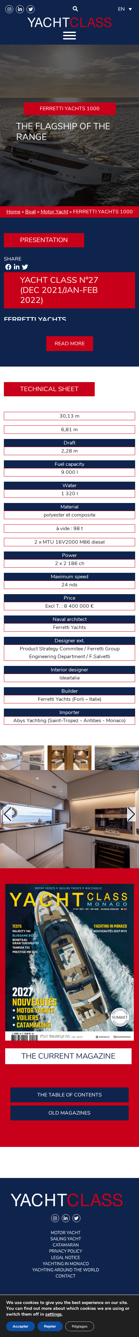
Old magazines (69, 1113)
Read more (70, 343)
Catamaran (66, 1245)
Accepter (20, 1326)
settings (53, 1314)
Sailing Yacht (65, 1239)
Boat (30, 211)
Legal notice (65, 1258)
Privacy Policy (65, 1251)
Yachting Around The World (65, 1270)
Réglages (80, 1326)
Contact (66, 1276)
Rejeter (50, 1326)
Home (13, 211)
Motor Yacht (54, 211)
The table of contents (69, 1094)
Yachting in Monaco (66, 1264)
